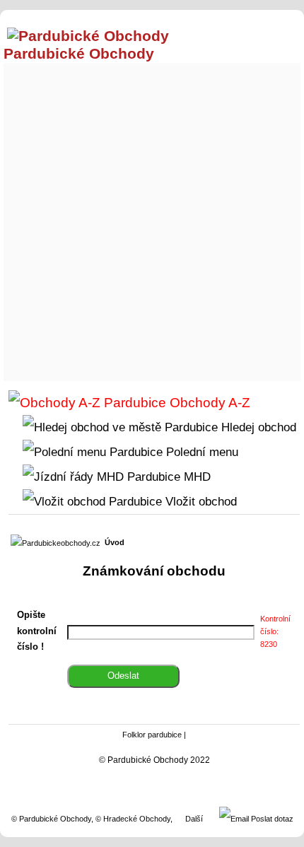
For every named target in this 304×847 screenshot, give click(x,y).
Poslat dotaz (271, 818)
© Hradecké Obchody (132, 818)
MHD (195, 476)
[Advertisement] (152, 218)
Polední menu (200, 452)
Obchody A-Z (208, 402)
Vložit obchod (199, 501)
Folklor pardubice (152, 734)
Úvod (114, 542)
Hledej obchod (257, 427)
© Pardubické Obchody (51, 818)
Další (194, 818)
